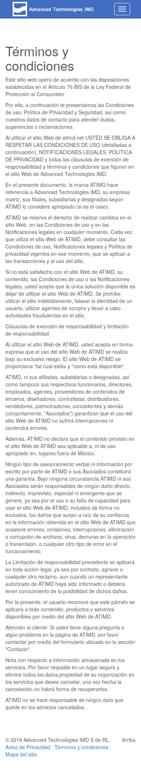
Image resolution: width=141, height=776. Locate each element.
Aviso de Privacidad (27, 747)
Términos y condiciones (81, 747)
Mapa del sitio (21, 754)
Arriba (129, 739)
